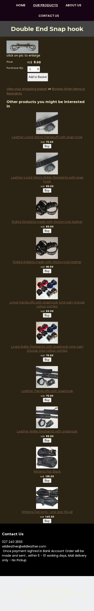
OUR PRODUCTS (45, 5)
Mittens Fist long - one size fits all (47, 512)
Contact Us (48, 16)
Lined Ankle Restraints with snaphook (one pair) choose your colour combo (47, 349)
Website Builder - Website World (47, 601)
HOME (20, 5)
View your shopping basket (27, 89)
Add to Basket (38, 77)
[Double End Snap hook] (22, 52)
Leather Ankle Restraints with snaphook (47, 431)
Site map (64, 590)
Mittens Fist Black (47, 471)
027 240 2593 (12, 542)
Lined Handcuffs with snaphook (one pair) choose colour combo (47, 304)
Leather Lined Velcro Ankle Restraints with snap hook (47, 179)
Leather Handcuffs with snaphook (47, 391)
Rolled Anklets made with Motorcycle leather (47, 262)
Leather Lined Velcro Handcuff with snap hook (47, 137)
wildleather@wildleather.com (24, 546)
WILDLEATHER (48, 590)
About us (73, 5)
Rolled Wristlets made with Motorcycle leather (47, 222)
